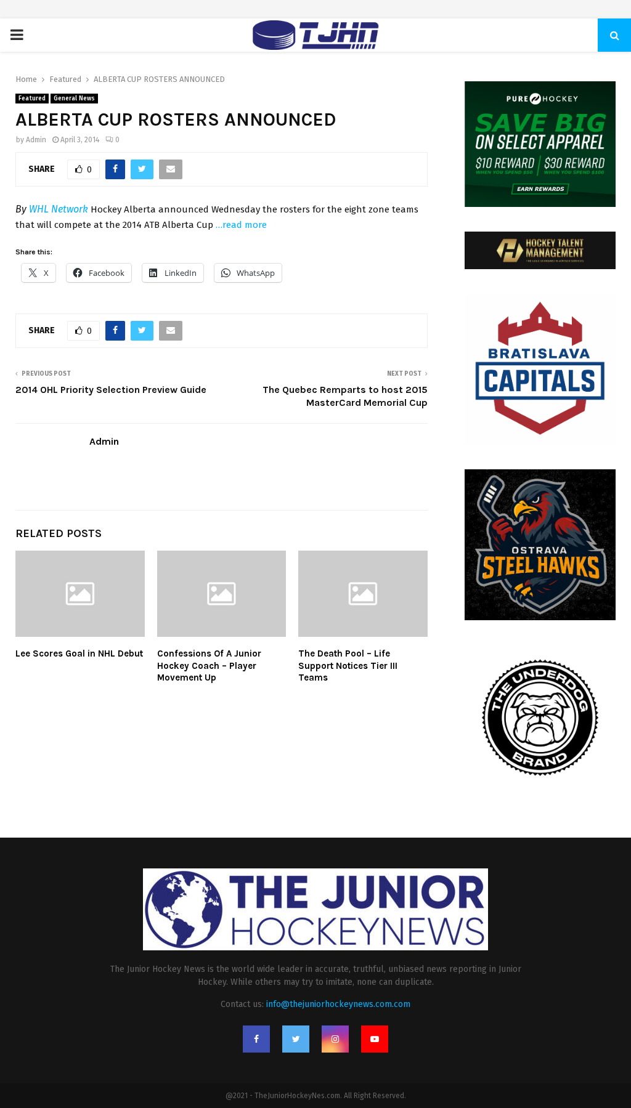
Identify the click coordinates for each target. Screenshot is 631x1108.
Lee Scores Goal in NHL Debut (79, 653)
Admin (36, 139)
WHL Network (58, 209)
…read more (241, 224)
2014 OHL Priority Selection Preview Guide (110, 389)
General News (74, 98)
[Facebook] (256, 1039)
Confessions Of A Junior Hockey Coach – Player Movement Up (209, 665)
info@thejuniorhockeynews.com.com (338, 1004)
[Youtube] (374, 1039)
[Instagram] (335, 1039)
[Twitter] (295, 1039)
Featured (32, 98)
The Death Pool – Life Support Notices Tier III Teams (347, 665)
